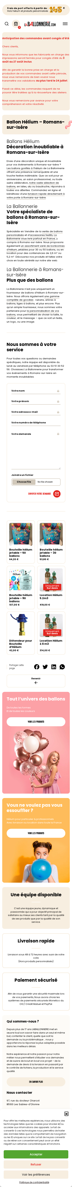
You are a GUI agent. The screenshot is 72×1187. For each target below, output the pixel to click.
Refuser (36, 1164)
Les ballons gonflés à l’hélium (24, 168)
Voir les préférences (36, 1175)
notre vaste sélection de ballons (33, 184)
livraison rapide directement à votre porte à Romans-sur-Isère (36, 195)
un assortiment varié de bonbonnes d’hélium (36, 247)
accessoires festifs (41, 235)
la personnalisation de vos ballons (33, 312)
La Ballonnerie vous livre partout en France (32, 236)
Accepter (36, 1154)
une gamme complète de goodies (33, 298)
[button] (66, 1113)
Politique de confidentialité (34, 1182)
